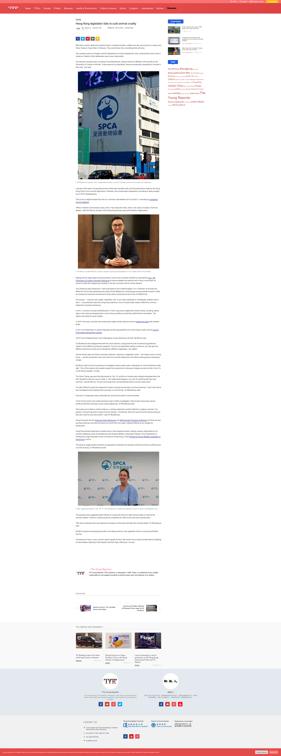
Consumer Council (180, 76)
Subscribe (273, 1)
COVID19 (196, 76)
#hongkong (186, 68)
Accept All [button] (273, 752)
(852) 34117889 (104, 733)
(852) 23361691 (94, 737)
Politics (57, 8)
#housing (195, 69)
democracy (178, 79)
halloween (180, 82)
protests (183, 89)
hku (191, 82)
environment (199, 79)
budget (201, 73)
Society (47, 8)
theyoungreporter (176, 101)
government (174, 82)
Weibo (201, 101)
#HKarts (175, 68)
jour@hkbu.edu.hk (91, 740)
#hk (169, 68)
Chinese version (258, 1)
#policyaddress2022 (177, 72)
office (188, 86)
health (184, 82)
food (169, 82)
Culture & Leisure (108, 8)
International (147, 8)
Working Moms (178, 104)
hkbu (188, 82)
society (177, 93)
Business (68, 8)
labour (185, 86)
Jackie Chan (175, 85)
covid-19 (189, 76)
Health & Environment (86, 8)
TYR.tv (37, 8)
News (28, 8)
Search (244, 1)
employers (192, 79)
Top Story (187, 102)
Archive (160, 8)
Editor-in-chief (185, 79)
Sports (123, 8)
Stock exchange (185, 93)
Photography (171, 89)
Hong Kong (196, 82)
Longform (133, 8)
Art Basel (196, 73)
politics (178, 89)
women (170, 105)
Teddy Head (194, 93)
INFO (234, 1)
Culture (171, 79)
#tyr (188, 72)
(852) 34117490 (93, 733)
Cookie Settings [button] (262, 752)
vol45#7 (193, 101)
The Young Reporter (187, 43)
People (198, 85)
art (192, 73)
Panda (193, 86)
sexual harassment (192, 89)
